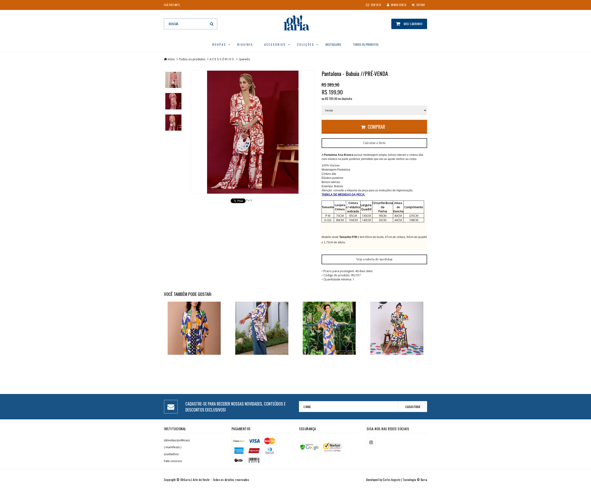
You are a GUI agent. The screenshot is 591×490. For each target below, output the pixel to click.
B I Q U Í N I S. (245, 44)
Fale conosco (173, 461)
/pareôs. (245, 59)
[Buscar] (212, 24)
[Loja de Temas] (386, 479)
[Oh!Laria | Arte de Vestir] (295, 24)
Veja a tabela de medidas (374, 259)
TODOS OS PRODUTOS (366, 44)
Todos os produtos (192, 59)
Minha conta (398, 5)
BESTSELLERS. (334, 44)
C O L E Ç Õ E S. (305, 44)
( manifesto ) (172, 447)
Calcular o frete (374, 143)
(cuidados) (171, 454)
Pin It (249, 200)
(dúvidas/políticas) (177, 440)
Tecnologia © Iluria (415, 479)
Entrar (420, 5)
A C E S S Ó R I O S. (275, 44)
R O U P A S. (219, 44)
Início (171, 59)
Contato (376, 5)
